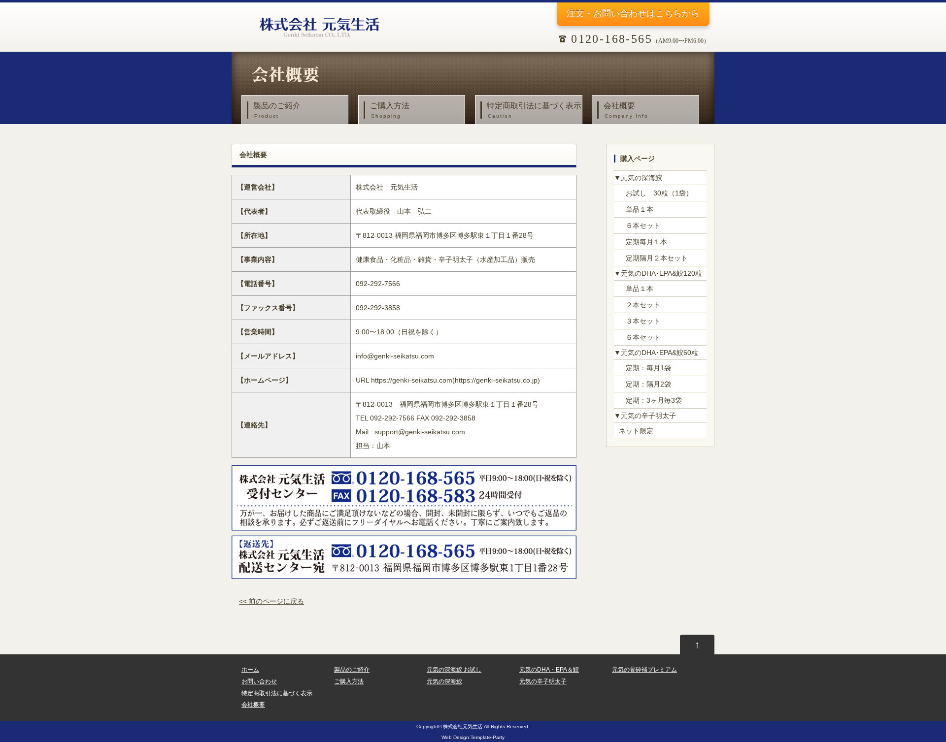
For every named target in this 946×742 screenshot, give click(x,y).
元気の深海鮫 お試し (454, 669)
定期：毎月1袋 (645, 368)
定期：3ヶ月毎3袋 (650, 400)
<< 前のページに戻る (271, 601)
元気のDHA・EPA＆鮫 (549, 669)
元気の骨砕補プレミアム (644, 669)
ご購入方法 (389, 110)
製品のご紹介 (277, 110)
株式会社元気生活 (462, 726)
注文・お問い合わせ (633, 13)
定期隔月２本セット (653, 258)
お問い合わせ (259, 681)
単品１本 (636, 209)
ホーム (250, 669)
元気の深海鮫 (444, 681)
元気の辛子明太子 (543, 681)
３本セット (639, 321)
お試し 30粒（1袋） (656, 193)
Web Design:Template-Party (473, 737)
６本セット (639, 225)
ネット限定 (636, 431)
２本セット (639, 305)
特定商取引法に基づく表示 (534, 110)
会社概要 (626, 110)
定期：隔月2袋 (645, 384)
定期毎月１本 (643, 242)
